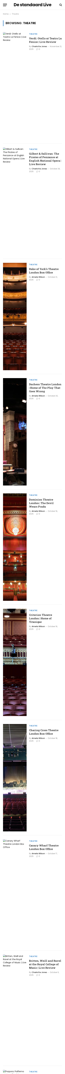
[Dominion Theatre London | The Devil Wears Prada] (15, 547)
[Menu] (5, 5)
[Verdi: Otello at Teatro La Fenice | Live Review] (15, 86)
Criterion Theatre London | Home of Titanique (40, 618)
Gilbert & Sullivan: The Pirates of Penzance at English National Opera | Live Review (45, 159)
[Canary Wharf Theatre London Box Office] (15, 893)
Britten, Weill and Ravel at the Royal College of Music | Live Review (45, 964)
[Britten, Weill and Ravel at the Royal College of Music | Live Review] (15, 1008)
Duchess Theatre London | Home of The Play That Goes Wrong (45, 388)
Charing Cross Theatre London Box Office (43, 731)
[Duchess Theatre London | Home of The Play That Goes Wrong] (15, 432)
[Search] (60, 5)
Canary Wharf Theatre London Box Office (44, 847)
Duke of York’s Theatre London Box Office (44, 270)
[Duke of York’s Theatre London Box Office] (15, 316)
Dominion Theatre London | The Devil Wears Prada (41, 503)
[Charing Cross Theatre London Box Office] (15, 777)
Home (5, 14)
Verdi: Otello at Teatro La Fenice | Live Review (45, 40)
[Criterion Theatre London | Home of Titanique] (15, 662)
